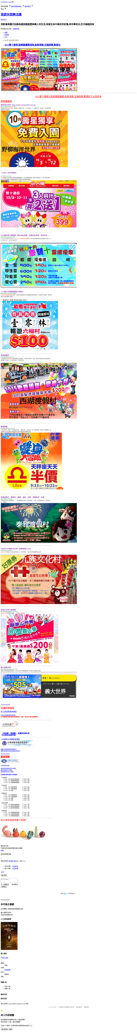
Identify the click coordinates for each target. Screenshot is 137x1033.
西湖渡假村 (5, 355)
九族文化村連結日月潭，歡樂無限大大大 (16, 549)
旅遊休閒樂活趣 (11, 14)
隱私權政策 (79, 1007)
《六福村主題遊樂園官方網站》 (12, 292)
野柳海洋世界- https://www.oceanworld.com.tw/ (18, 105)
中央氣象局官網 (5, 765)
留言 (15, 861)
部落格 (6, 35)
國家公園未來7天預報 (6, 770)
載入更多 (3, 875)
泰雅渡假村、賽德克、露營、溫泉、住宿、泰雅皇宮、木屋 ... (23, 497)
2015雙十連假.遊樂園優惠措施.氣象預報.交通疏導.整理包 (32, 45)
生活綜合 (15, 866)
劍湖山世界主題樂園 (8, 610)
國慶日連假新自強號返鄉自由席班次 (10, 751)
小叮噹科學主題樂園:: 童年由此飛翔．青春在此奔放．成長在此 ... (25, 235)
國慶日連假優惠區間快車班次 (8, 749)
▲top (2, 872)
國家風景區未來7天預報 (7, 771)
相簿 (5, 32)
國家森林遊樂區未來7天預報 (8, 768)
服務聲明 (86, 1007)
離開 (11, 1029)
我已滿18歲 (4, 1029)
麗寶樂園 (4, 427)
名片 (5, 37)
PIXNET (54, 1007)
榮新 (2, 850)
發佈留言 (3, 886)
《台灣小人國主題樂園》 (9, 173)
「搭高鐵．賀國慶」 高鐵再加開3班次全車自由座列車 (15, 734)
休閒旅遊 (16, 29)
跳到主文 (4, 19)
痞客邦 (11, 861)
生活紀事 (15, 868)
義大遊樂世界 (6, 667)
